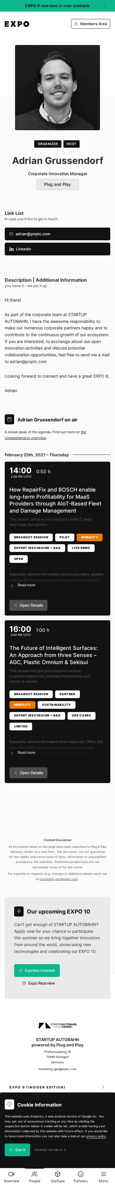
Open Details (31, 605)
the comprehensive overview (45, 435)
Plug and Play (57, 184)
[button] (57, 576)
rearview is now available (57, 6)
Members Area (93, 24)
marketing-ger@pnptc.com (59, 879)
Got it (20, 1150)
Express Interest (40, 970)
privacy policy (96, 1136)
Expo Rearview (41, 983)
